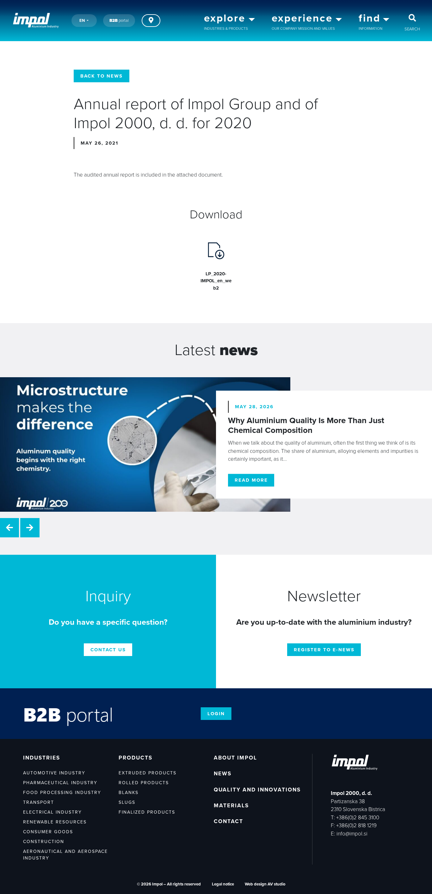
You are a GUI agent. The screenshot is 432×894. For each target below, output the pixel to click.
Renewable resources (55, 822)
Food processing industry (62, 792)
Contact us (108, 650)
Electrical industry (52, 812)
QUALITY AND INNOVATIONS (257, 789)
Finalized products (147, 812)
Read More (251, 480)
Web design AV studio (265, 884)
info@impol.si (351, 833)
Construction (43, 841)
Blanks (129, 792)
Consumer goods (48, 832)
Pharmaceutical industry (60, 782)
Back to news (101, 76)
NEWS (222, 773)
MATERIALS (231, 805)
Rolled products (144, 782)
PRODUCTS (135, 757)
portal (119, 20)
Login (216, 713)
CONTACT (228, 821)
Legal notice (223, 884)
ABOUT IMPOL (235, 757)
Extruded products (147, 773)
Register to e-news (324, 650)
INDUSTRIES (41, 757)
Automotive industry (54, 773)
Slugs (127, 802)
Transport (38, 802)
